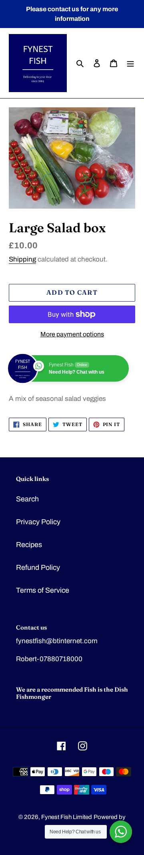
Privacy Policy (38, 522)
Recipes (29, 545)
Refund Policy (38, 567)
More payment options (72, 334)
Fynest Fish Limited (66, 817)
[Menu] (130, 63)
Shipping (22, 259)
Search (27, 499)
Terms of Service (42, 590)
